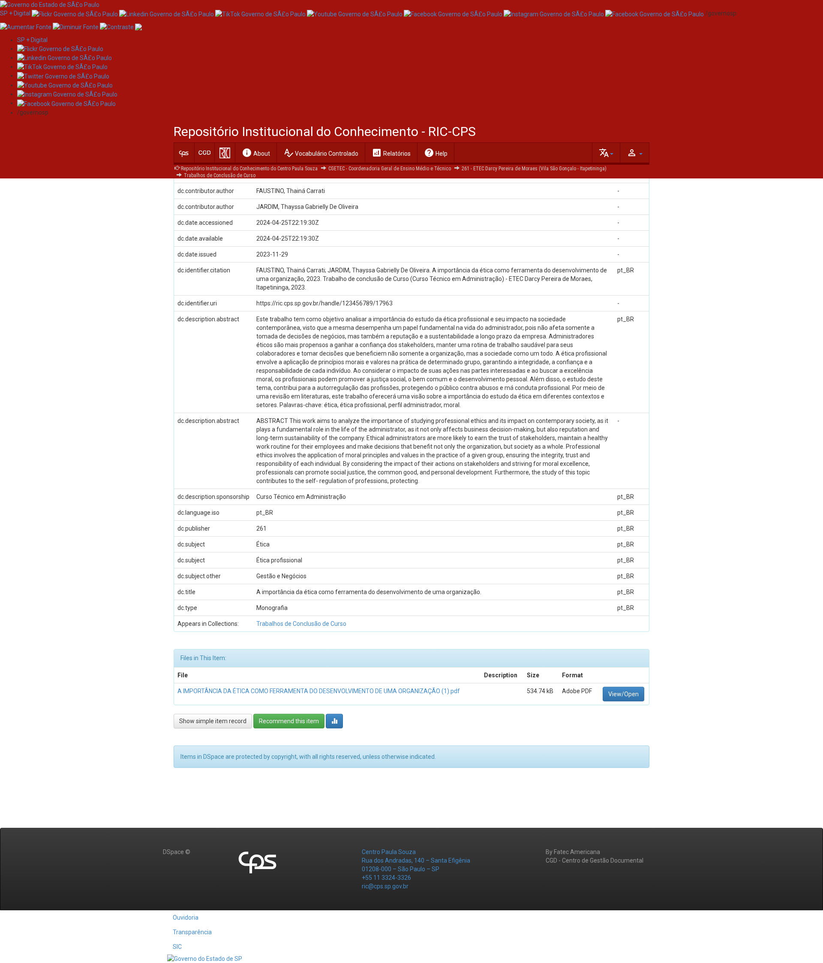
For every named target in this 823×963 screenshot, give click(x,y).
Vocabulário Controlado (320, 153)
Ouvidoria (185, 917)
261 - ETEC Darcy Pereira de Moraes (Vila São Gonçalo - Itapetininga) (534, 169)
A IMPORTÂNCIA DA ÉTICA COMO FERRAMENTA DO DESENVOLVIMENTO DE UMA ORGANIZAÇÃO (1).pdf (318, 691)
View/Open (623, 694)
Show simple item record (212, 721)
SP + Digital (15, 13)
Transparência (192, 932)
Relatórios (391, 153)
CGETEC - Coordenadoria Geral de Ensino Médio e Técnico (389, 169)
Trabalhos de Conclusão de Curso (219, 175)
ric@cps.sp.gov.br (385, 886)
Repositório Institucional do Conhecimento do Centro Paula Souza (249, 169)
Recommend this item (289, 721)
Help (436, 153)
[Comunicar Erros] (138, 26)
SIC (177, 946)
